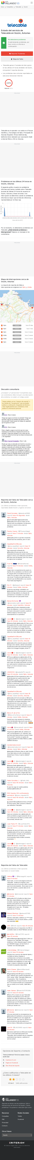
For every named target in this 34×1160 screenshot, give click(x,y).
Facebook (21, 1119)
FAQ (3, 1119)
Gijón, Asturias (12, 517)
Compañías (10, 7)
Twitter (20, 1116)
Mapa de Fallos (18, 59)
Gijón (24, 287)
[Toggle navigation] (31, 2)
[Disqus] (17, 434)
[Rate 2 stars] (13, 1079)
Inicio (2, 7)
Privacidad (5, 1122)
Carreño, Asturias (23, 548)
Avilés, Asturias (22, 587)
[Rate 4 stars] (20, 1079)
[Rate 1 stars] (10, 1079)
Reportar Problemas (18, 53)
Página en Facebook (12, 1063)
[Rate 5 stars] (23, 1079)
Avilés (30, 287)
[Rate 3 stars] (17, 1079)
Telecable (18, 7)
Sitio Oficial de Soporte (12, 1065)
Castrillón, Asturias (23, 605)
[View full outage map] (17, 306)
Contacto (4, 1126)
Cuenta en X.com (11, 1060)
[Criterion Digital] (17, 1143)
